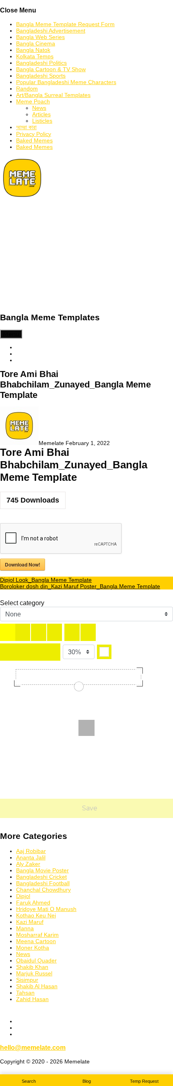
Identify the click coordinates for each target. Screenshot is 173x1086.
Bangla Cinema (35, 43)
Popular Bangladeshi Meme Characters (66, 82)
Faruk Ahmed (33, 902)
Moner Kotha (32, 947)
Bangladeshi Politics (41, 63)
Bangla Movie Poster (42, 870)
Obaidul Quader (36, 960)
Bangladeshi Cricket (41, 877)
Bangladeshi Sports (41, 75)
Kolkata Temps (35, 56)
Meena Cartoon (36, 941)
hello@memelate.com (33, 1047)
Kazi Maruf (29, 922)
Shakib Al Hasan (37, 986)
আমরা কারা (26, 127)
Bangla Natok (33, 50)
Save (88, 808)
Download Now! (22, 564)
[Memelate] (22, 198)
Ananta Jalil (30, 857)
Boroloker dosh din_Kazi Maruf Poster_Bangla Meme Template (80, 586)
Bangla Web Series (40, 37)
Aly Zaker (28, 864)
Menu (11, 334)
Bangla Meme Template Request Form (65, 24)
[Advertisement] (86, 255)
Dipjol (23, 896)
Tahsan (25, 992)
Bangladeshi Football (43, 883)
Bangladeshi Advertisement (50, 30)
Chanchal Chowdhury (43, 889)
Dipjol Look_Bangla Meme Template (46, 580)
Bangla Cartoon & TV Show (51, 69)
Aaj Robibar (31, 851)
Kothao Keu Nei (36, 915)
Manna (25, 928)
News (39, 108)
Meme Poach (33, 101)
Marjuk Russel (34, 973)
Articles (41, 114)
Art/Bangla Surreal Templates (53, 95)
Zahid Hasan (32, 999)
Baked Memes (34, 140)
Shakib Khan (32, 967)
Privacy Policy (33, 134)
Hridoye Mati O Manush (46, 909)
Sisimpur (27, 980)
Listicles (42, 120)
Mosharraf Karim (37, 934)
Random (27, 88)
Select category (22, 603)
